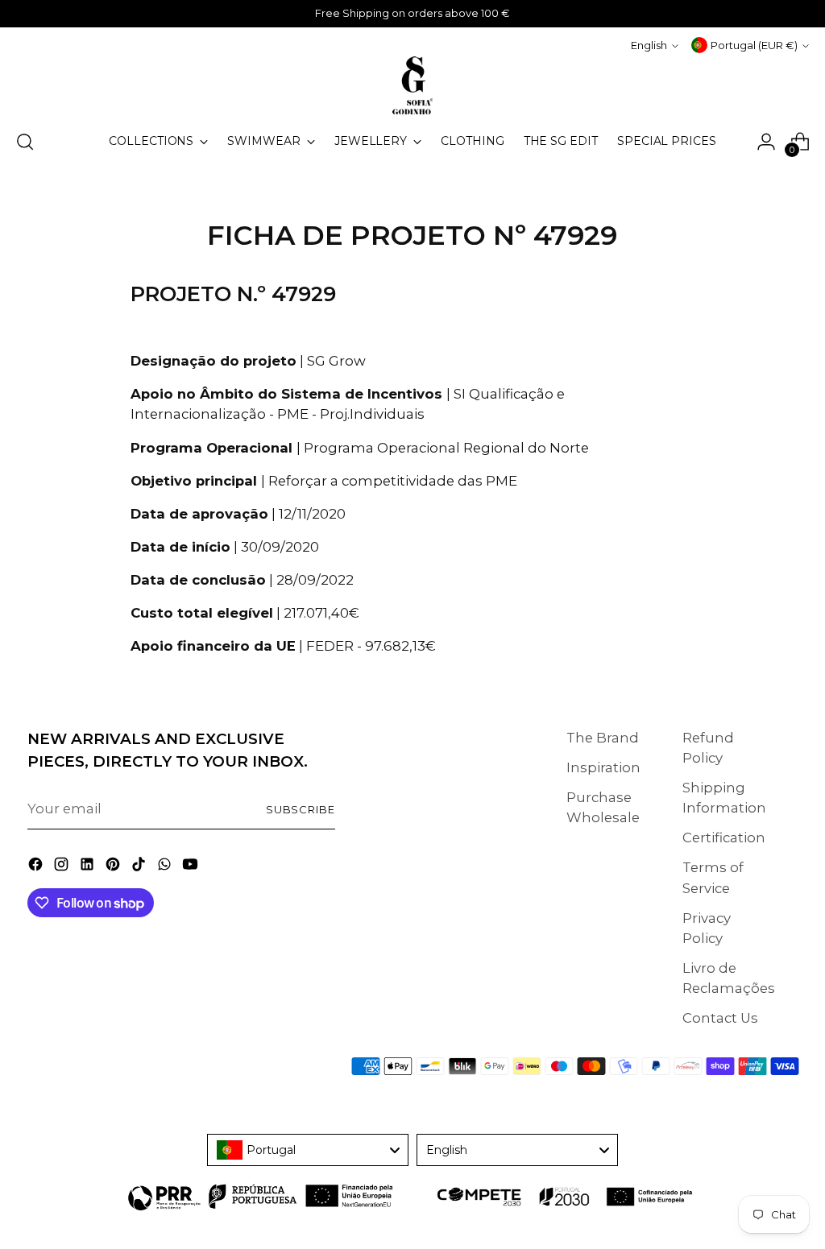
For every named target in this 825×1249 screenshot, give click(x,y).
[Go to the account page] (766, 142)
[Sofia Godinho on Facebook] (37, 867)
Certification (723, 837)
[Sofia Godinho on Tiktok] (140, 867)
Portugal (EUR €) (754, 45)
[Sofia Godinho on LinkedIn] (88, 867)
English (649, 45)
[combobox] (307, 1150)
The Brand (602, 738)
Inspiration (603, 767)
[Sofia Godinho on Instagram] (63, 867)
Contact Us (720, 1018)
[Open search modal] (25, 142)
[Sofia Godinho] (412, 85)
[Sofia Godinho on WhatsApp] (166, 867)
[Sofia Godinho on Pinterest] (114, 867)
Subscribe (301, 809)
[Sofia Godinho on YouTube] (191, 867)
